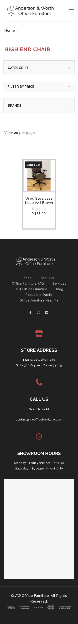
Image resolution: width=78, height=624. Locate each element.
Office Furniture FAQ (28, 283)
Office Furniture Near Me (39, 300)
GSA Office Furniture (31, 289)
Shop (28, 278)
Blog (59, 289)
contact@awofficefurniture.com (39, 419)
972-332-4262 (39, 408)
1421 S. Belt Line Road (39, 359)
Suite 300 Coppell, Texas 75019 (39, 365)
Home (9, 30)
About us (47, 278)
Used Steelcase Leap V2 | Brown (39, 200)
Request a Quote (39, 295)
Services (59, 283)
